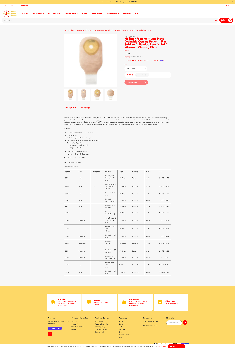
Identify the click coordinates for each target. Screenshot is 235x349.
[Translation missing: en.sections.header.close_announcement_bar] (233, 2)
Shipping (127, 57)
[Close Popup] (233, 346)
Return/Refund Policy (101, 324)
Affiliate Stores (174, 303)
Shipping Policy (100, 327)
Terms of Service (100, 332)
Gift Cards (122, 329)
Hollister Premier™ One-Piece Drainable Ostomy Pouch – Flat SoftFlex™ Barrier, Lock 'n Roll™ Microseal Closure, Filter (113, 30)
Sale (120, 337)
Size (125, 65)
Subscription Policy (101, 329)
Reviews (73, 329)
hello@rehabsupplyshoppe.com (10, 6)
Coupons (121, 324)
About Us (74, 321)
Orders (121, 332)
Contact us (96, 302)
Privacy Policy (99, 321)
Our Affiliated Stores (77, 327)
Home (65, 30)
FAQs (120, 327)
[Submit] (185, 322)
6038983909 (24, 6)
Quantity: (130, 75)
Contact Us (74, 324)
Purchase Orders (124, 335)
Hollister (71, 30)
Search (121, 321)
